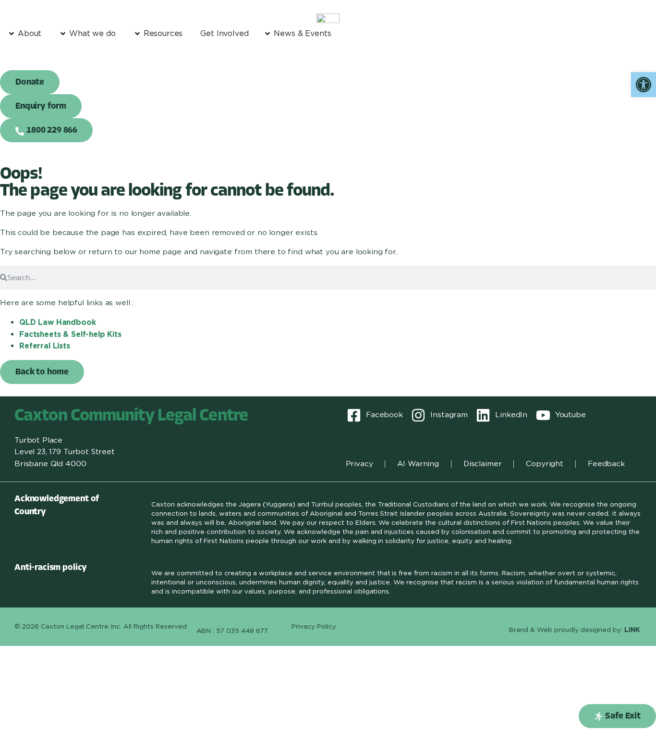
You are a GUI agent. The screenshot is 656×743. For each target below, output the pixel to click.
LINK (632, 629)
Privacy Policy (314, 626)
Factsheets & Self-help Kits (70, 334)
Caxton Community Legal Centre (131, 416)
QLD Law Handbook (57, 322)
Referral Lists (44, 345)
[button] (617, 716)
